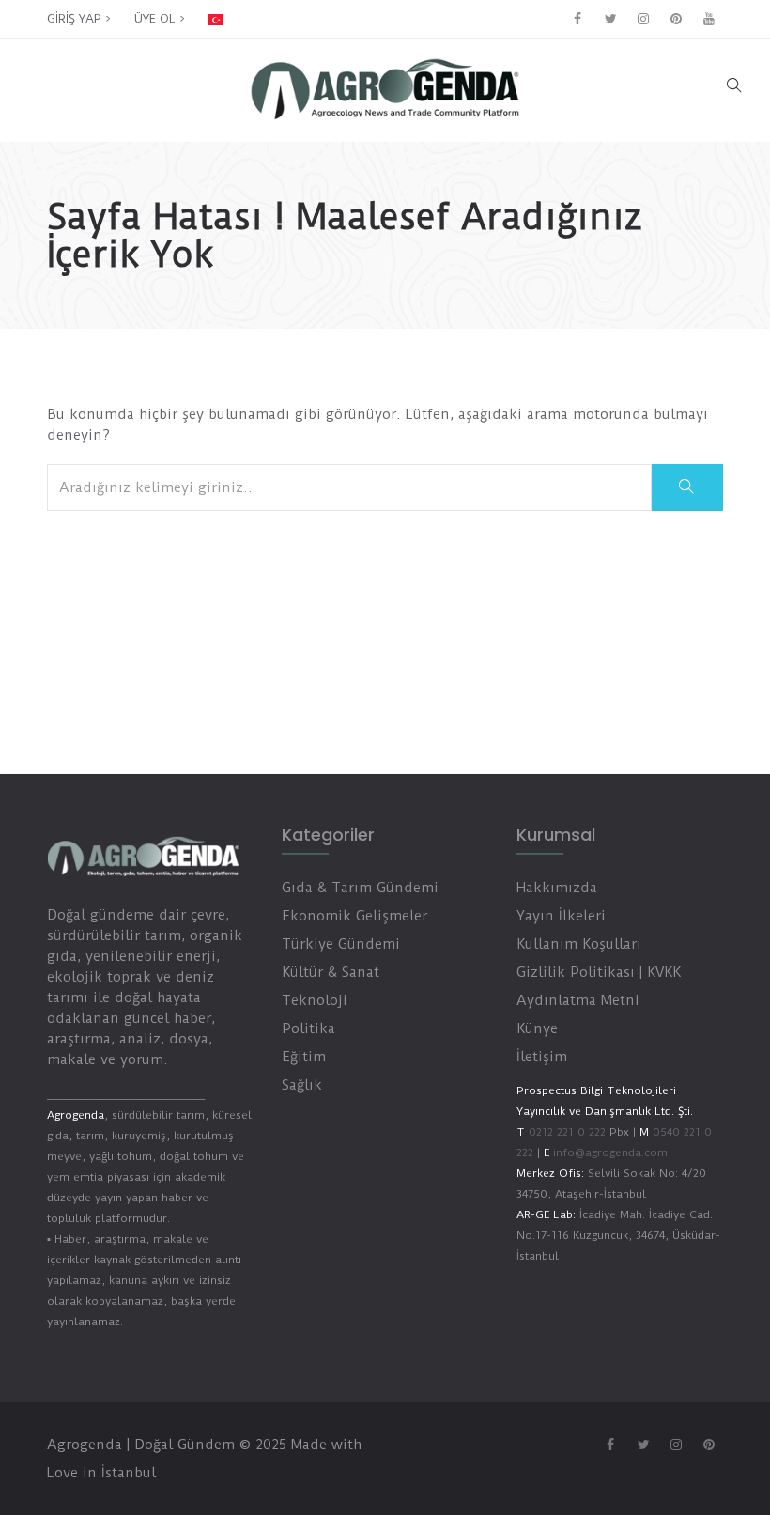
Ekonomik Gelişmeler (354, 915)
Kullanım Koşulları (578, 943)
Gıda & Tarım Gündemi (360, 887)
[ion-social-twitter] (610, 19)
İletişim (541, 1056)
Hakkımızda (556, 887)
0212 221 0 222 (567, 1131)
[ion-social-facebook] (577, 19)
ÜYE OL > (159, 18)
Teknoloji (314, 1000)
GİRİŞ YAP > (79, 18)
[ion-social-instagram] (643, 19)
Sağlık (302, 1084)
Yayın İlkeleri (561, 915)
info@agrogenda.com (610, 1152)
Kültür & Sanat (330, 972)
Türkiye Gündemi (341, 943)
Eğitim (304, 1056)
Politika (308, 1028)
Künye (537, 1028)
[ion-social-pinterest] (676, 19)
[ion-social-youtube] (709, 19)
